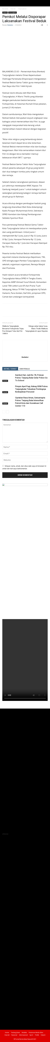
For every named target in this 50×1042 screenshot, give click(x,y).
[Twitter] (10, 30)
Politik (37, 1035)
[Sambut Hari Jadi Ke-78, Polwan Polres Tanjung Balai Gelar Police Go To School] (8, 378)
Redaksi (10, 25)
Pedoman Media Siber (36, 1032)
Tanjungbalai (22, 9)
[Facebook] (4, 30)
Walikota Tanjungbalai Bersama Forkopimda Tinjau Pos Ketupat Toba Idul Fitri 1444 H (13, 330)
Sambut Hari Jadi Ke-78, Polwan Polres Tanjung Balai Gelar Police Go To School (31, 378)
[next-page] (7, 411)
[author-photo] (25, 354)
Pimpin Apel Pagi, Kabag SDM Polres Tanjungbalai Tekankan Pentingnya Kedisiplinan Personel (31, 389)
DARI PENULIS (25, 369)
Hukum (43, 1035)
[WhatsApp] (20, 30)
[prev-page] (3, 411)
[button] (4, 3)
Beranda (5, 9)
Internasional (23, 1035)
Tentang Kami (15, 1032)
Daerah (13, 9)
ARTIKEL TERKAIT (10, 369)
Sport (31, 1035)
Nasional (14, 1035)
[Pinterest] (15, 30)
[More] (26, 30)
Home (7, 1032)
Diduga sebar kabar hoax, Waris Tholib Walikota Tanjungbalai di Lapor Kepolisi (36, 328)
